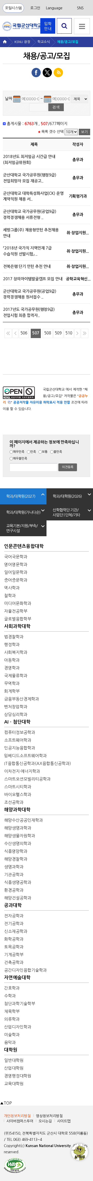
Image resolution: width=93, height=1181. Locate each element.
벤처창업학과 (15, 707)
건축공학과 (14, 962)
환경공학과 (14, 890)
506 (23, 333)
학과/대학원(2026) (67, 496)
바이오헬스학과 (17, 794)
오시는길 (45, 1121)
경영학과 (12, 668)
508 (47, 333)
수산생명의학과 (17, 843)
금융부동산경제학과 (21, 699)
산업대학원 (14, 1068)
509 (58, 333)
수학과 (10, 996)
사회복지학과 (15, 652)
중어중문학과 (15, 580)
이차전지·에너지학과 (22, 771)
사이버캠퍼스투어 (19, 1121)
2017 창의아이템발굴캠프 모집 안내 (33, 279)
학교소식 (43, 42)
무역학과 (12, 683)
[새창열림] (15, 1165)
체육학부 (12, 1011)
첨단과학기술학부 (19, 1003)
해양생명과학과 (17, 828)
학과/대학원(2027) (20, 496)
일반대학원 (14, 1060)
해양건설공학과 (17, 898)
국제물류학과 (15, 676)
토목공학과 (14, 947)
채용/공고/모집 (67, 42)
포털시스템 (13, 8)
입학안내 (47, 26)
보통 (45, 451)
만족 (33, 451)
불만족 (57, 451)
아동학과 (12, 660)
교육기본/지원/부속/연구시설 (22, 528)
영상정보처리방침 (49, 1116)
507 (35, 333)
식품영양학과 (15, 851)
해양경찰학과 (15, 859)
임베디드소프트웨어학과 (25, 756)
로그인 (35, 8)
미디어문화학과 (17, 603)
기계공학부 (14, 955)
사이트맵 (64, 1121)
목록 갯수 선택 (52, 131)
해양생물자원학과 (19, 836)
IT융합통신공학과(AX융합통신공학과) (37, 763)
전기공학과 (14, 923)
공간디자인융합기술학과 (25, 970)
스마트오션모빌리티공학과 (27, 779)
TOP (6, 1103)
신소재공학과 (15, 931)
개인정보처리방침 (17, 1116)
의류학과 (12, 1019)
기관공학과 (14, 874)
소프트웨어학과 (17, 740)
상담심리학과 (15, 714)
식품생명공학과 (17, 882)
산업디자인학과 (17, 1027)
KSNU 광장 (22, 42)
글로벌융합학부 (17, 619)
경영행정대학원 (17, 1076)
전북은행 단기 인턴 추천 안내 (27, 266)
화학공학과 (14, 939)
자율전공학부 (15, 611)
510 (68, 333)
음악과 (10, 1042)
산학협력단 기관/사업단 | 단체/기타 (66, 512)
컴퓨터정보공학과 (19, 732)
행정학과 (12, 644)
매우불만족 (20, 458)
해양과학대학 (17, 809)
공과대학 (13, 905)
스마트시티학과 (17, 787)
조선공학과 (14, 802)
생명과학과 (14, 867)
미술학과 (12, 1035)
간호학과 (12, 988)
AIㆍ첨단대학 (17, 722)
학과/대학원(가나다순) (23, 512)
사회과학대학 (17, 626)
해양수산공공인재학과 (23, 820)
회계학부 (12, 691)
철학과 (10, 595)
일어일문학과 (15, 572)
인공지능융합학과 (19, 748)
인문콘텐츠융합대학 (24, 546)
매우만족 (18, 451)
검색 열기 (64, 33)
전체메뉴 (82, 26)
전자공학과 (14, 916)
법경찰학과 (14, 637)
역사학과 (12, 588)
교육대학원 (14, 1084)
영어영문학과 (15, 564)
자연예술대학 (17, 977)
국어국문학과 (15, 557)
